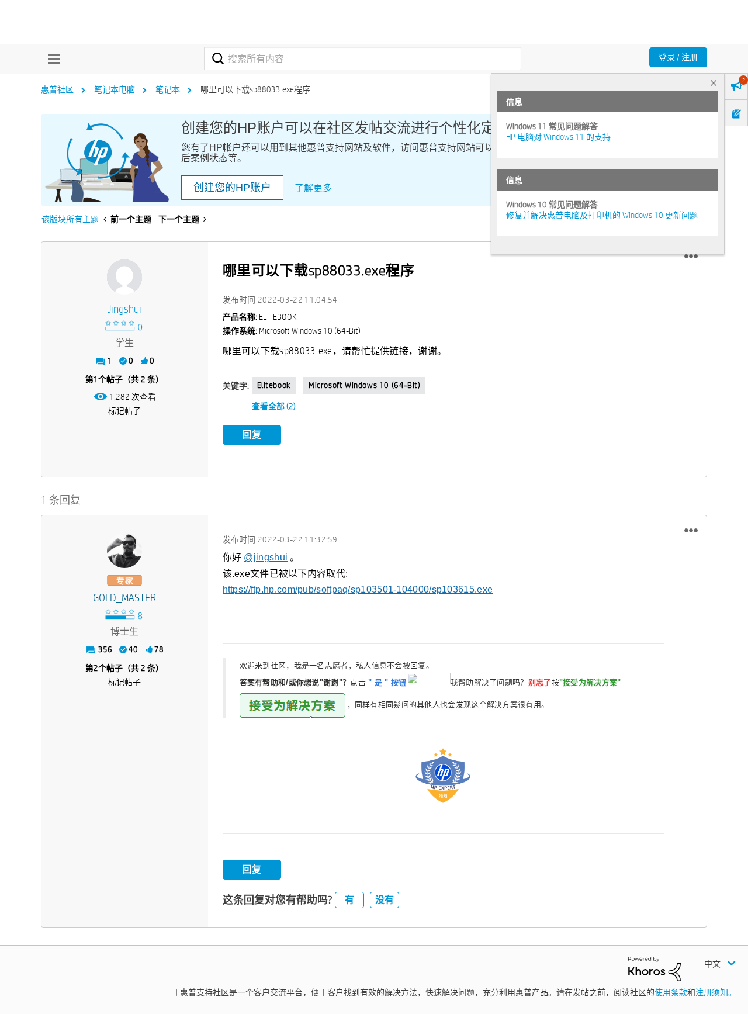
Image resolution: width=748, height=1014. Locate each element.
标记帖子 (124, 411)
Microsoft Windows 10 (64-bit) (364, 385)
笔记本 (167, 89)
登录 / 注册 (678, 57)
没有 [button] (384, 900)
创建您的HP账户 (232, 187)
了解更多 (313, 188)
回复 (252, 434)
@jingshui (266, 557)
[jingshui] (124, 277)
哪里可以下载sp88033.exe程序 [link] (255, 89)
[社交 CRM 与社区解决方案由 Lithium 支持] (654, 968)
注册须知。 (715, 992)
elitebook (274, 385)
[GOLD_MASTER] (124, 550)
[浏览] (51, 58)
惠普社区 (57, 89)
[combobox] (362, 58)
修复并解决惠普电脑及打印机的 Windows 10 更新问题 (602, 215)
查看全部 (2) (274, 406)
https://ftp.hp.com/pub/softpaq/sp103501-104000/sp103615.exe (358, 589)
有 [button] (349, 900)
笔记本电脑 (114, 89)
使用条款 (670, 992)
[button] (691, 256)
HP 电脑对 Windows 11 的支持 (558, 136)
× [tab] (713, 83)
